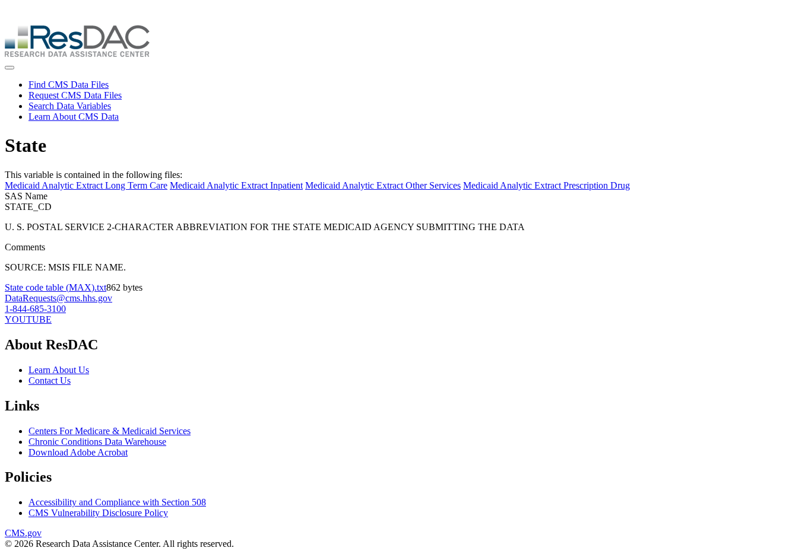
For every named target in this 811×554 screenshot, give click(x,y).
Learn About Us (58, 370)
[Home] (77, 54)
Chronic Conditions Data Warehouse (97, 442)
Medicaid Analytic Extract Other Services (383, 185)
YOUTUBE (28, 319)
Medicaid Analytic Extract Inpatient (236, 185)
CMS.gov (23, 533)
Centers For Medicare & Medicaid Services (109, 431)
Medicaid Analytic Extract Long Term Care (86, 185)
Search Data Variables (69, 106)
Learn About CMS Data (73, 117)
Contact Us (49, 380)
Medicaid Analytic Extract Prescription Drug (546, 185)
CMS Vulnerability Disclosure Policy (98, 513)
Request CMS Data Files (75, 95)
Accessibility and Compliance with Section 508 (117, 502)
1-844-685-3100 (35, 309)
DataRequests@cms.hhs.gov (58, 298)
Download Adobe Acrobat (78, 452)
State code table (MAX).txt (55, 287)
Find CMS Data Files (68, 84)
